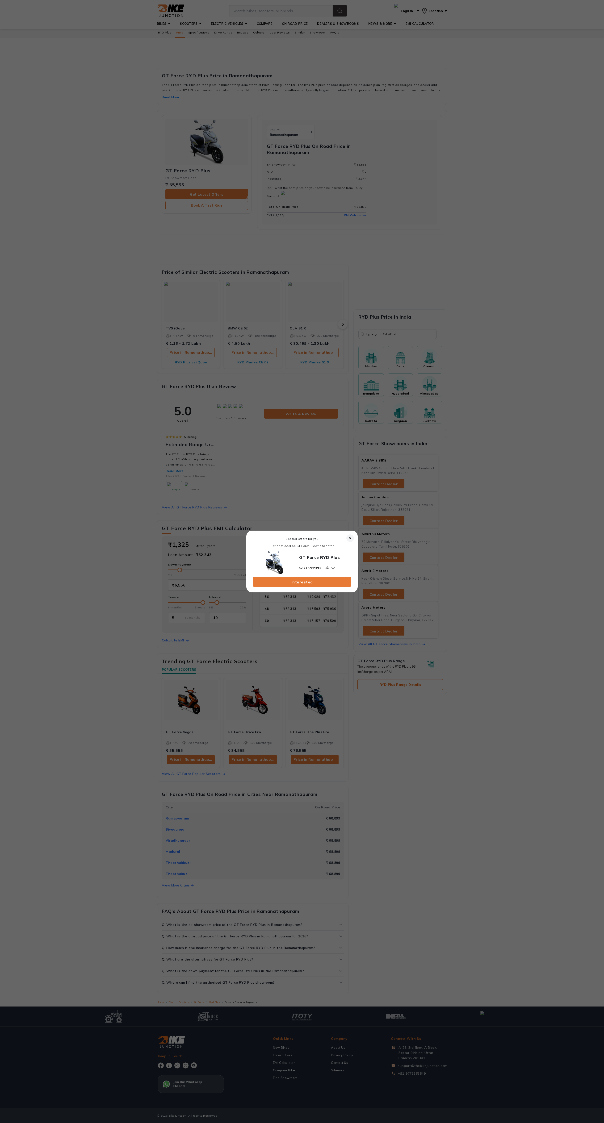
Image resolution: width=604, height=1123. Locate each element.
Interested (302, 582)
